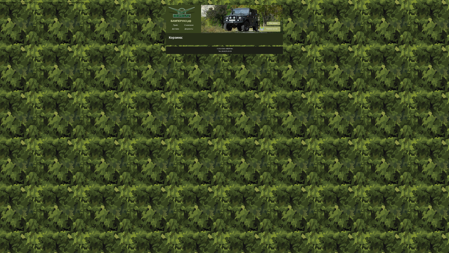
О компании (189, 25)
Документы (189, 29)
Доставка (175, 29)
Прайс (175, 25)
